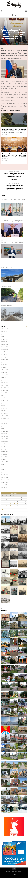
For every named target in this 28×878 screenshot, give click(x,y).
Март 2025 (4, 372)
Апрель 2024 (5, 400)
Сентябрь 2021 (5, 479)
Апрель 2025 (5, 369)
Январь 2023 (5, 438)
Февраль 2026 (5, 344)
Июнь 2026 (4, 334)
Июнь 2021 (4, 487)
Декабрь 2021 (5, 472)
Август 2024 (5, 390)
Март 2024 (4, 403)
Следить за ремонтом (6, 286)
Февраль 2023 (5, 436)
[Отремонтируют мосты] (12, 275)
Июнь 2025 (4, 364)
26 (10, 505)
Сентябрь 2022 (5, 449)
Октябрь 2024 (5, 385)
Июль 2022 (4, 454)
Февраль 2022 (5, 467)
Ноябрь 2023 (5, 413)
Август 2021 (5, 482)
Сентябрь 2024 (5, 387)
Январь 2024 (5, 408)
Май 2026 (4, 336)
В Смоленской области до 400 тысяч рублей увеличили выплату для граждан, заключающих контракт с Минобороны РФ (14, 131)
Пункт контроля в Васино (7, 305)
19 (10, 503)
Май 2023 (4, 428)
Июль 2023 (4, 423)
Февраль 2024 (5, 405)
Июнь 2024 (4, 395)
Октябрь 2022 (5, 446)
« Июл (2, 509)
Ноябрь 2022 (5, 443)
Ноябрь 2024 (5, 382)
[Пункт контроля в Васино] (12, 314)
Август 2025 (5, 359)
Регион (3, 27)
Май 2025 (4, 367)
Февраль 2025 (5, 374)
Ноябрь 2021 (5, 474)
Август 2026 (5, 328)
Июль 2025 (4, 362)
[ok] (12, 15)
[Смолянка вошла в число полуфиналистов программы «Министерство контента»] (12, 209)
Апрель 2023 (5, 431)
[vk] (15, 15)
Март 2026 (4, 341)
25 (6, 505)
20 (14, 503)
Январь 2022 (5, 469)
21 (17, 503)
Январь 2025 (5, 377)
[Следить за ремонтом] (12, 295)
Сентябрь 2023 (5, 418)
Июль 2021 (4, 484)
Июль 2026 (4, 331)
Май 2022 (4, 459)
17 (2, 503)
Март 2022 (4, 464)
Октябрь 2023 (5, 415)
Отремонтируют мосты (6, 267)
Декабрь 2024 (5, 380)
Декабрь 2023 (5, 410)
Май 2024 (4, 397)
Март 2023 (4, 433)
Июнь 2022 (4, 456)
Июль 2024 (4, 392)
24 (2, 505)
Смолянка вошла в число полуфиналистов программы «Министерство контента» (13, 200)
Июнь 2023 (4, 426)
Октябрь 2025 (5, 354)
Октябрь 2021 (5, 477)
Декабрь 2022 (5, 441)
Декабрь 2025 (5, 349)
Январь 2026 (5, 346)
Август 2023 (5, 421)
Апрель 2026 (5, 339)
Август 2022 (5, 451)
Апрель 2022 (5, 461)
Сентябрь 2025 (5, 357)
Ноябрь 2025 (5, 351)
